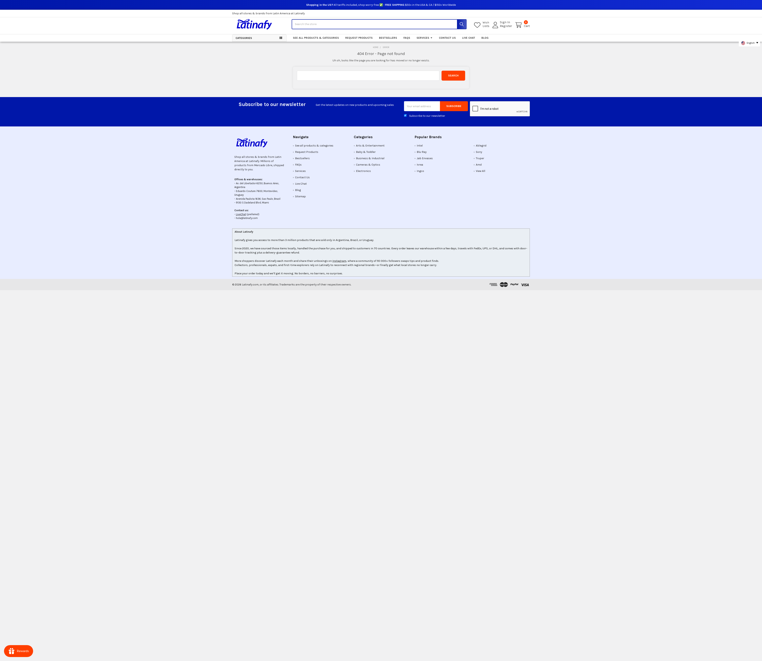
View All (480, 171)
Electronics (363, 171)
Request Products (359, 38)
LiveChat (241, 214)
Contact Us (447, 38)
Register (506, 26)
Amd (479, 164)
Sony (479, 152)
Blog (485, 38)
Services (423, 38)
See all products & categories (316, 38)
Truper (480, 158)
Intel (420, 145)
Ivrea (420, 164)
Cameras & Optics (368, 164)
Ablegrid (481, 145)
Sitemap (300, 196)
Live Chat (468, 38)
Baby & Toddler (366, 152)
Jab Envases (425, 158)
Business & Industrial (370, 158)
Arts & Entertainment (370, 145)
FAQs (406, 38)
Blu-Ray (422, 152)
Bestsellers (388, 38)
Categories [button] (244, 38)
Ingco (420, 171)
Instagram (339, 261)
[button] (259, 143)
